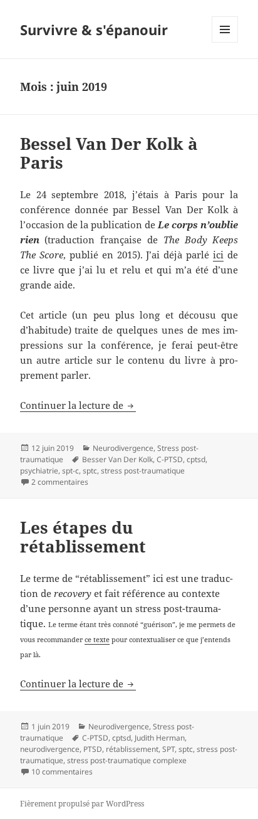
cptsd (196, 459)
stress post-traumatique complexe (127, 760)
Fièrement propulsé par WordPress (82, 803)
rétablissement (132, 749)
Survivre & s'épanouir (94, 29)
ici (218, 254)
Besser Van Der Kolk (117, 459)
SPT (168, 749)
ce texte (97, 639)
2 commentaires (59, 482)
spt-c (70, 470)
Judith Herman (160, 737)
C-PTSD (170, 459)
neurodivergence (50, 749)
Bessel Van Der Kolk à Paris (109, 153)
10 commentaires (62, 771)
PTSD (92, 749)
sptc (90, 470)
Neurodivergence (123, 448)
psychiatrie (39, 470)
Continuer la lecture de (78, 405)
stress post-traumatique (143, 470)
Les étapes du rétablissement (83, 536)
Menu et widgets (225, 42)
